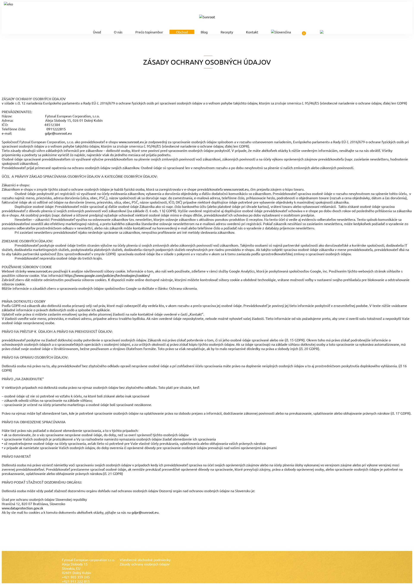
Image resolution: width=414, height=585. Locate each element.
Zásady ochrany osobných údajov (144, 564)
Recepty (227, 32)
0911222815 (56, 129)
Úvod (97, 32)
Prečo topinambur (149, 32)
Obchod (182, 32)
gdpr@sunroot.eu (58, 133)
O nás (118, 32)
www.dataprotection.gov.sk (22, 508)
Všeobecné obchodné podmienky (145, 559)
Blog (204, 32)
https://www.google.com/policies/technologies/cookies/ (107, 275)
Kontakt (252, 32)
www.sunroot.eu (131, 142)
